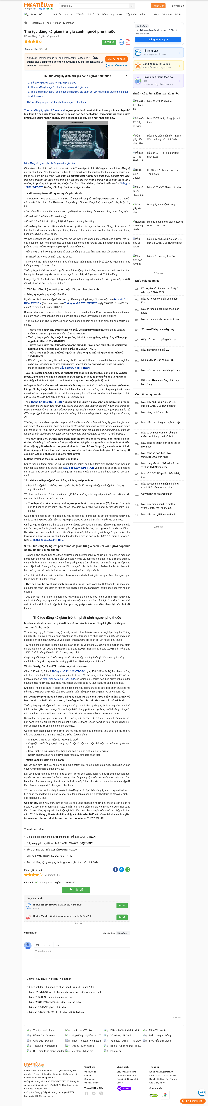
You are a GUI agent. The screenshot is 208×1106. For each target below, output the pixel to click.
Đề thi (178, 14)
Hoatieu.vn (26, 23)
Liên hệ (88, 1075)
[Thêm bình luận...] (82, 953)
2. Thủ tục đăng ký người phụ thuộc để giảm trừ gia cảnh (58, 87)
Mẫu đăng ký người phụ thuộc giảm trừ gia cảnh (50, 163)
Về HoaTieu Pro (92, 1082)
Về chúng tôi (90, 1071)
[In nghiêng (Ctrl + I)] (50, 945)
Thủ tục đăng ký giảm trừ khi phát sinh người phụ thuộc (56, 102)
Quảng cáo (89, 1079)
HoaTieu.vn (38, 1065)
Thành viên (158, 6)
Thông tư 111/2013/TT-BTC (46, 402)
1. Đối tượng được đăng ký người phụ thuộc (52, 82)
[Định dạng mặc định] (57, 945)
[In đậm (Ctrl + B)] (44, 945)
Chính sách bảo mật (126, 1075)
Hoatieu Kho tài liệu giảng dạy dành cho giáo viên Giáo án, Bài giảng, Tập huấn (38, 6)
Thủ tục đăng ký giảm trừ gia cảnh (44, 110)
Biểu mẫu (37, 23)
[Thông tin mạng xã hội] (124, 1091)
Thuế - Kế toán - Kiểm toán (59, 23)
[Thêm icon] (37, 945)
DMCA (120, 1082)
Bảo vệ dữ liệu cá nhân (128, 1079)
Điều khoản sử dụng (126, 1071)
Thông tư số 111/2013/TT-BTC (68, 671)
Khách (143, 26)
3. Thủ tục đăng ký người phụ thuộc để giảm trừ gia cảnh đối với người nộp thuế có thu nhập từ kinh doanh (78, 94)
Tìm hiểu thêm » (44, 66)
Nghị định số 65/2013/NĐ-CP (59, 679)
